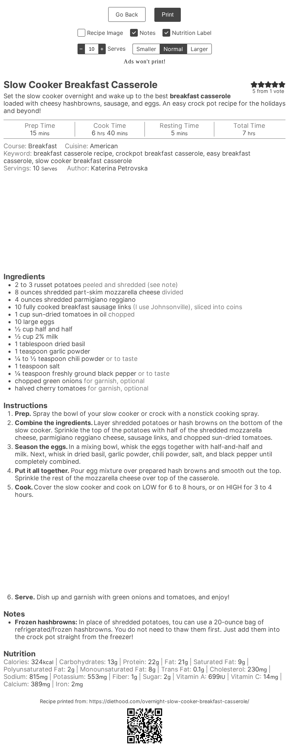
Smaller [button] (146, 48)
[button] (254, 84)
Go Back (127, 14)
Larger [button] (199, 48)
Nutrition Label (191, 32)
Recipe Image (105, 32)
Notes (147, 32)
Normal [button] (173, 48)
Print (167, 15)
